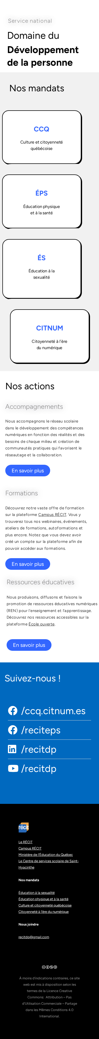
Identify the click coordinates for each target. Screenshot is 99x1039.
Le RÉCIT (25, 842)
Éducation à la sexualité (36, 893)
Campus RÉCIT (52, 514)
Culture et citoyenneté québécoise (45, 905)
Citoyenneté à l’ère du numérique (43, 912)
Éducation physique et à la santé (43, 899)
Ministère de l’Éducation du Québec (45, 855)
